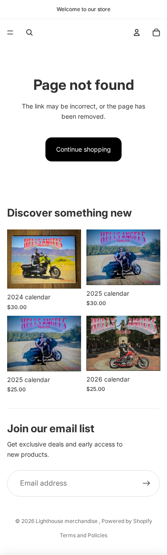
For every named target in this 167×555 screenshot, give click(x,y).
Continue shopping (83, 149)
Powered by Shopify (127, 521)
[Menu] (10, 32)
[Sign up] (146, 483)
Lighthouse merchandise (67, 521)
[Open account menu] (137, 32)
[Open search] (29, 32)
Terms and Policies (83, 535)
